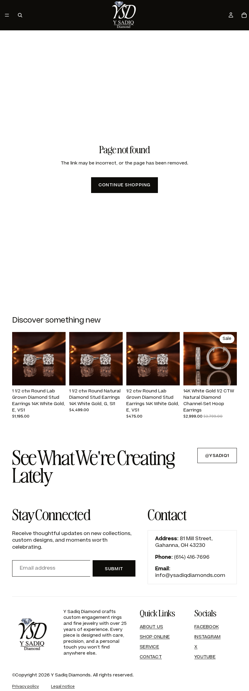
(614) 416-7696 (192, 557)
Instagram (207, 637)
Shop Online (155, 637)
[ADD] (56, 376)
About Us (151, 627)
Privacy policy (25, 686)
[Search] (20, 15)
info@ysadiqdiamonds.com (190, 575)
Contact (151, 657)
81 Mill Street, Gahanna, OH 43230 (184, 542)
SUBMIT (114, 569)
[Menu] (7, 15)
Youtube (205, 657)
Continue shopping (124, 185)
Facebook (206, 627)
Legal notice (63, 686)
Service (149, 647)
